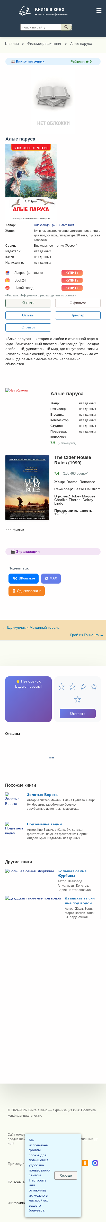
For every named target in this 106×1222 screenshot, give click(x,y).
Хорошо (66, 1175)
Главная (12, 44)
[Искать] (66, 27)
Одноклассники (28, 591)
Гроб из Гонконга (86, 635)
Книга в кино (49, 9)
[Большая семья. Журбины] (29, 871)
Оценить (77, 713)
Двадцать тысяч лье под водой (80, 900)
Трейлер (77, 315)
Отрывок (28, 327)
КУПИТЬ (72, 273)
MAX (53, 578)
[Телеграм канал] (95, 1164)
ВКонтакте (26, 578)
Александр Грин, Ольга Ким (54, 225)
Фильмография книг (44, 44)
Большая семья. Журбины (72, 873)
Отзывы (28, 315)
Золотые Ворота (42, 795)
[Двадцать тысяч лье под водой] (33, 898)
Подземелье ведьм (44, 824)
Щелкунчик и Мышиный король (31, 627)
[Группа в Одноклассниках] (85, 1164)
